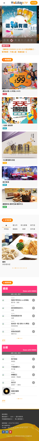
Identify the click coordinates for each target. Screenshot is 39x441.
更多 (3, 340)
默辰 (18, 302)
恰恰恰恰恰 (14, 326)
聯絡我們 (5, 416)
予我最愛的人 (15, 367)
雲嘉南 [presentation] (15, 229)
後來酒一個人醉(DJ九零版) (20, 323)
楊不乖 (13, 302)
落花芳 (13, 382)
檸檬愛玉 (14, 375)
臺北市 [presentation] (15, 225)
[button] (17, 338)
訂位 (34, 2)
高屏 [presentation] (24, 229)
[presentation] (6, 225)
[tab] (6, 225)
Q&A (11, 416)
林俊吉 (13, 361)
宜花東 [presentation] (32, 229)
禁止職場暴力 (19, 419)
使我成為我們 (15, 331)
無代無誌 (14, 359)
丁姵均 (19, 385)
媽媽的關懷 (15, 391)
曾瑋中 (13, 385)
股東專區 (5, 414)
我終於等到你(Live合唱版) (20, 300)
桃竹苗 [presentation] (32, 225)
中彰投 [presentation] (6, 229)
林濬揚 (13, 393)
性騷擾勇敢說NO (7, 419)
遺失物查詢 (19, 416)
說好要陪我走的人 (17, 308)
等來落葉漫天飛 (16, 316)
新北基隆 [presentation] (24, 225)
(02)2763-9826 (14, 423)
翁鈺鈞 (13, 377)
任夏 (12, 310)
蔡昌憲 (19, 377)
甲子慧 (13, 369)
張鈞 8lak (14, 334)
